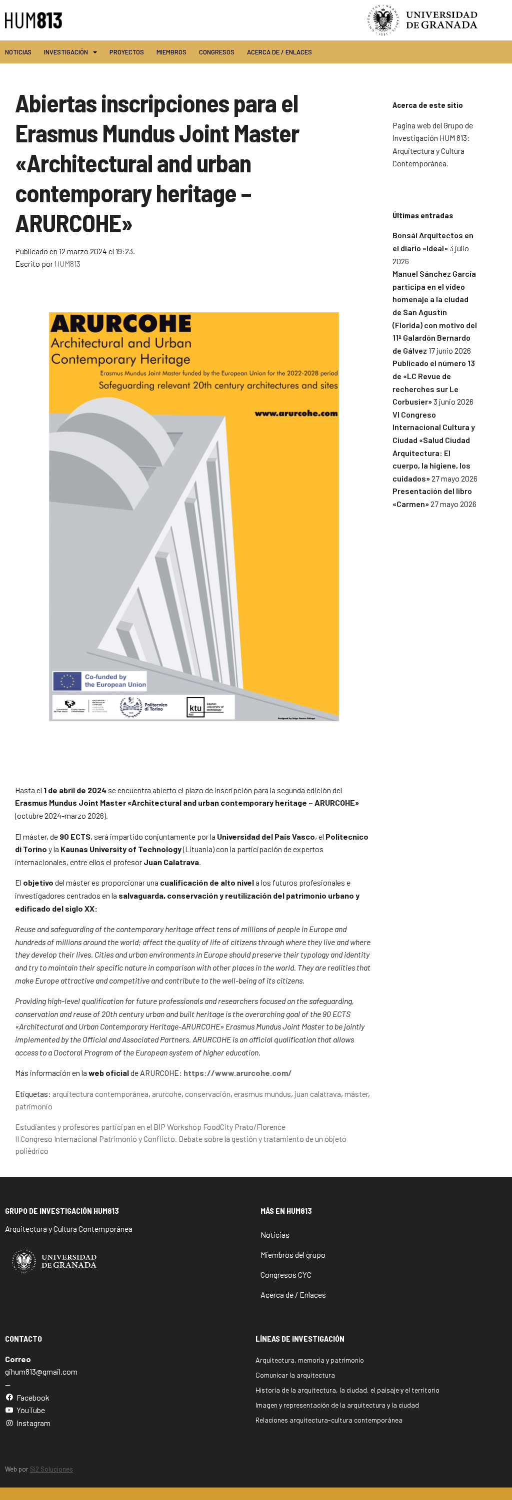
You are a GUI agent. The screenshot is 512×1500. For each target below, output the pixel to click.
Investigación (66, 52)
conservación (207, 1093)
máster (356, 1093)
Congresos (216, 52)
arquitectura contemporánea (100, 1093)
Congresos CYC (286, 1274)
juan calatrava (317, 1093)
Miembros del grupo (293, 1254)
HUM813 (67, 263)
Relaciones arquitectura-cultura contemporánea (329, 1420)
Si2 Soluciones (51, 1469)
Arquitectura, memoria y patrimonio (310, 1360)
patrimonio (33, 1106)
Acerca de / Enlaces (279, 52)
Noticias (18, 52)
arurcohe (167, 1093)
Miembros (171, 52)
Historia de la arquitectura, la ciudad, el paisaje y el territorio (348, 1390)
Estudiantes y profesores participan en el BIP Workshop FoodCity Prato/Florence (150, 1126)
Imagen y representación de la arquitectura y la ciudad (337, 1405)
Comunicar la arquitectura (295, 1375)
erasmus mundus (262, 1093)
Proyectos (127, 52)
